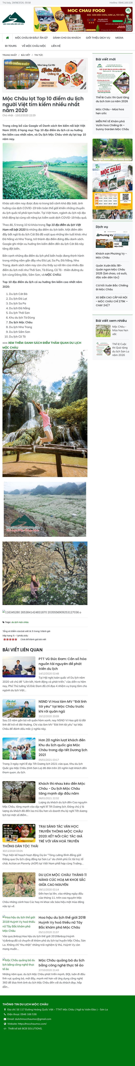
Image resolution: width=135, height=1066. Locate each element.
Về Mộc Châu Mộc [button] (34, 45)
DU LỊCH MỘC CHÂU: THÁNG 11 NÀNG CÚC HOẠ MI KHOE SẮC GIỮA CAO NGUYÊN (63, 880)
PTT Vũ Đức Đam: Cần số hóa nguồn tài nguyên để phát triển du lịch (62, 664)
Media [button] (119, 37)
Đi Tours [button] (11, 45)
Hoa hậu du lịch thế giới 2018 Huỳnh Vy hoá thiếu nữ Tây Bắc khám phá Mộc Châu (62, 922)
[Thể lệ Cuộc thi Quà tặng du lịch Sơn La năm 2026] (112, 79)
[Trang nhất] (7, 38)
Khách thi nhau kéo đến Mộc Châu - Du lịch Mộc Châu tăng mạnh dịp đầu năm (62, 788)
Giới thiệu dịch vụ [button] (98, 37)
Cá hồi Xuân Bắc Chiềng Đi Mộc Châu (112, 287)
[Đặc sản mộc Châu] (83, 19)
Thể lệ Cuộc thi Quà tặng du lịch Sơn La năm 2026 (112, 99)
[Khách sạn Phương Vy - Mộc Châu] (112, 241)
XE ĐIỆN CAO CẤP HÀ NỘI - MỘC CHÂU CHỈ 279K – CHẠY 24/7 (112, 301)
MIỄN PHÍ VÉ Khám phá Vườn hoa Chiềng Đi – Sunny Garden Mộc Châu (112, 125)
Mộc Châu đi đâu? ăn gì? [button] (31, 37)
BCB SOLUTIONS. (32, 1028)
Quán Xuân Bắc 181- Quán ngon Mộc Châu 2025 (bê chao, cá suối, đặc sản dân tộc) (111, 271)
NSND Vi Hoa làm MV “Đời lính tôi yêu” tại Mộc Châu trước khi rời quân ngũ (63, 706)
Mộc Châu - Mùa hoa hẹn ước (120, 330)
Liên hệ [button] (56, 45)
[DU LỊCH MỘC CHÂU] (13, 19)
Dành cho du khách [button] (67, 37)
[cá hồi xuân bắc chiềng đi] (45, 74)
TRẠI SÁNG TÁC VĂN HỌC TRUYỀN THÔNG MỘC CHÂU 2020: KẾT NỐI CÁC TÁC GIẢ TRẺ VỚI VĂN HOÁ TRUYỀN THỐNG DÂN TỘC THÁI (42, 836)
